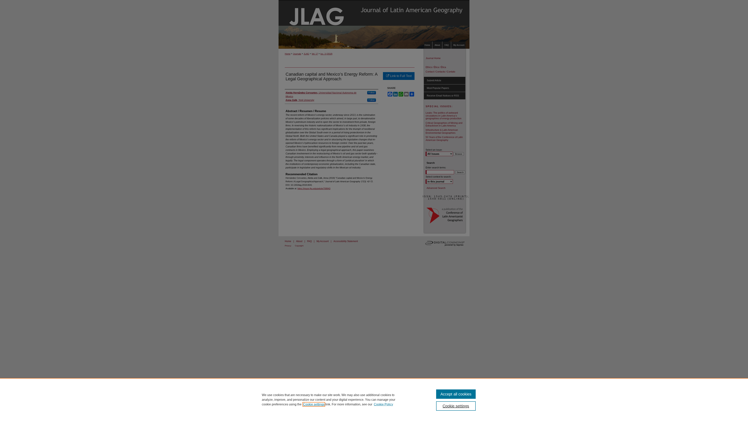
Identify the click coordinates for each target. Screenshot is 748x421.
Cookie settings (314, 404)
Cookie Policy (383, 404)
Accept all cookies (455, 394)
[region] (374, 399)
